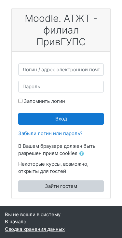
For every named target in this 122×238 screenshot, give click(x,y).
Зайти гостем (61, 186)
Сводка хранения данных (35, 229)
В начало (15, 221)
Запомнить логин (44, 101)
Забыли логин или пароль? (50, 133)
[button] (83, 154)
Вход (61, 119)
